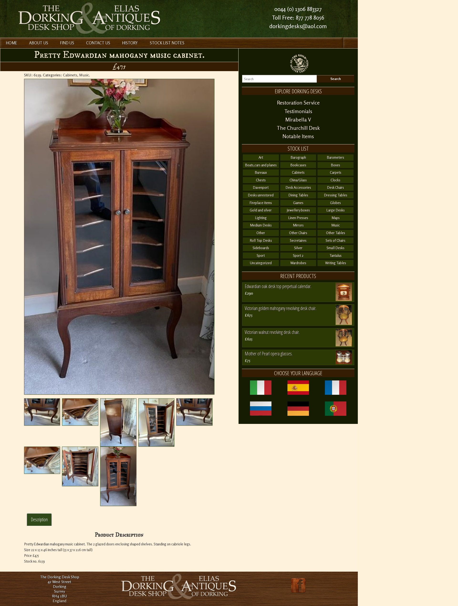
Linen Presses (298, 218)
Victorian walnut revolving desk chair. (272, 332)
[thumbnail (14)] (80, 466)
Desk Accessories (298, 187)
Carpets (335, 172)
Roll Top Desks (261, 240)
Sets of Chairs (335, 240)
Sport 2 (298, 255)
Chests (261, 180)
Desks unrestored (261, 195)
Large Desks (335, 210)
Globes (335, 202)
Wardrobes (298, 263)
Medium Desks (261, 225)
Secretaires (298, 240)
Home (11, 42)
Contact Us (98, 42)
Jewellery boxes (298, 210)
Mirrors (298, 225)
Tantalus (335, 255)
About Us (38, 42)
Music (84, 75)
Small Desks (335, 248)
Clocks (335, 180)
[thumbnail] (119, 237)
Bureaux (261, 172)
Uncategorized (261, 263)
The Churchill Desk (298, 128)
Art (261, 157)
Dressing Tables (335, 195)
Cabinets (70, 75)
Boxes (335, 165)
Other (260, 233)
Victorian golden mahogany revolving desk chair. (280, 308)
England (59, 600)
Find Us (67, 42)
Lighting (261, 218)
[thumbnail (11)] (156, 422)
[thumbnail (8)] (42, 412)
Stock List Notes (167, 42)
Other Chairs (298, 233)
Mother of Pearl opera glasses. (268, 353)
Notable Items (298, 136)
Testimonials (298, 111)
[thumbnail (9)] (80, 412)
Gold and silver (261, 210)
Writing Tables (335, 263)
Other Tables (335, 233)
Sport (261, 255)
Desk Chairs (335, 187)
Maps (336, 218)
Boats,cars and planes (261, 165)
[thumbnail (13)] (42, 460)
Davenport (261, 187)
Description (39, 519)
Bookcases (298, 165)
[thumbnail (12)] (194, 412)
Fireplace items (261, 202)
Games (298, 202)
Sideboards (261, 248)
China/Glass (298, 180)
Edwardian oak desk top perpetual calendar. (278, 286)
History (130, 42)
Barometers (335, 157)
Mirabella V (298, 119)
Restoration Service (298, 103)
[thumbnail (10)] (118, 422)
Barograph (298, 157)
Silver (298, 248)
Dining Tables (298, 195)
